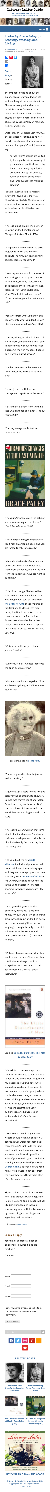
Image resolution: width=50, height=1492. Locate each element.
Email (7, 1288)
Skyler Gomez (12, 49)
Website (8, 1296)
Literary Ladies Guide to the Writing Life (25, 1481)
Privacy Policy (25, 1486)
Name (7, 1278)
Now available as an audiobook (25, 1474)
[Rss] (38, 1340)
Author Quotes (22, 1224)
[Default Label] (31, 1340)
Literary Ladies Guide (25, 10)
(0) (32, 51)
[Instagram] (25, 1340)
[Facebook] (11, 1340)
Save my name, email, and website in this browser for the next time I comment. (24, 1311)
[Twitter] (18, 1340)
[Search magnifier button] (43, 1332)
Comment (9, 1255)
